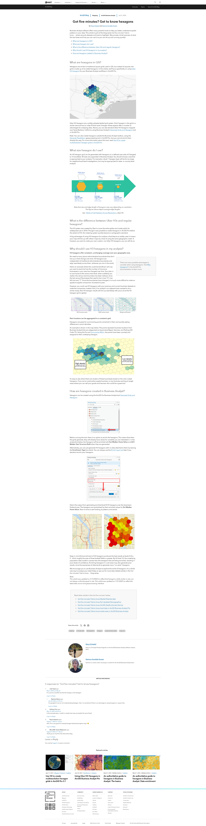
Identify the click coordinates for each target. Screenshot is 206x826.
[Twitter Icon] (81, 626)
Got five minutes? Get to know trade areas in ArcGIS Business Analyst (103, 611)
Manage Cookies (120, 823)
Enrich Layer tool (117, 450)
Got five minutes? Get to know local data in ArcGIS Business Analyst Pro (104, 608)
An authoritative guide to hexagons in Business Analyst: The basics (115, 778)
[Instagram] (50, 808)
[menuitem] (68, 796)
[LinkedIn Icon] (88, 626)
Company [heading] (110, 792)
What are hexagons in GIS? (82, 41)
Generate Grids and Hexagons (121, 130)
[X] (50, 804)
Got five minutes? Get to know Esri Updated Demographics (99, 602)
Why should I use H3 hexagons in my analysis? (90, 50)
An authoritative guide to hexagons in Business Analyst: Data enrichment (144, 778)
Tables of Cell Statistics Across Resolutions (101, 213)
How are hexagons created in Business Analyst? (90, 53)
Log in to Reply (51, 696)
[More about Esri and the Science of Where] (50, 797)
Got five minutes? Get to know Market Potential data (97, 599)
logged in (55, 743)
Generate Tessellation (77, 138)
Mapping (95, 15)
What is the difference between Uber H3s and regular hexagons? (96, 47)
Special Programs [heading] (128, 792)
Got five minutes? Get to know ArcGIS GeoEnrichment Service (100, 605)
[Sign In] (160, 2)
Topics (143, 7)
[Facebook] (46, 804)
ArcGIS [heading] (63, 792)
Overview (135, 7)
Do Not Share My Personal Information (140, 823)
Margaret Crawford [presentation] (59, 773)
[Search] (155, 2)
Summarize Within (97, 332)
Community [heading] (80, 792)
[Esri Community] (46, 808)
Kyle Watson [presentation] (87, 773)
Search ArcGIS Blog (153, 7)
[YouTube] (53, 808)
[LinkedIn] (53, 804)
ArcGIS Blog (48, 7)
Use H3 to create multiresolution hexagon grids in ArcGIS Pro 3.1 (57, 778)
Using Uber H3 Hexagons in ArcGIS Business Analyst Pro (87, 777)
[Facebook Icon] (84, 626)
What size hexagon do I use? (83, 44)
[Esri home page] (48, 2)
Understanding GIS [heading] (98, 792)
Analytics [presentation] (68, 773)
